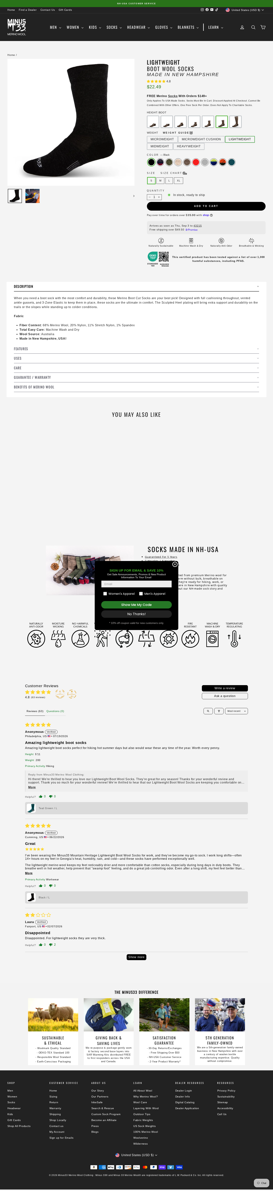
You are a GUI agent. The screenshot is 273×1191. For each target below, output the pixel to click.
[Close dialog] (175, 564)
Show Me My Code (136, 604)
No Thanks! (136, 614)
